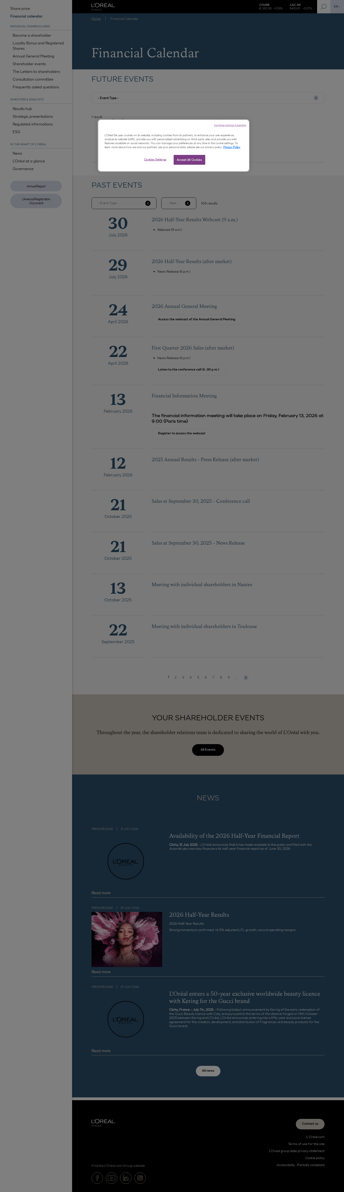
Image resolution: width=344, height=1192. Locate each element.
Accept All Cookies (189, 159)
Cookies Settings (155, 159)
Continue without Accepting (230, 125)
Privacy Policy (231, 147)
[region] (174, 145)
